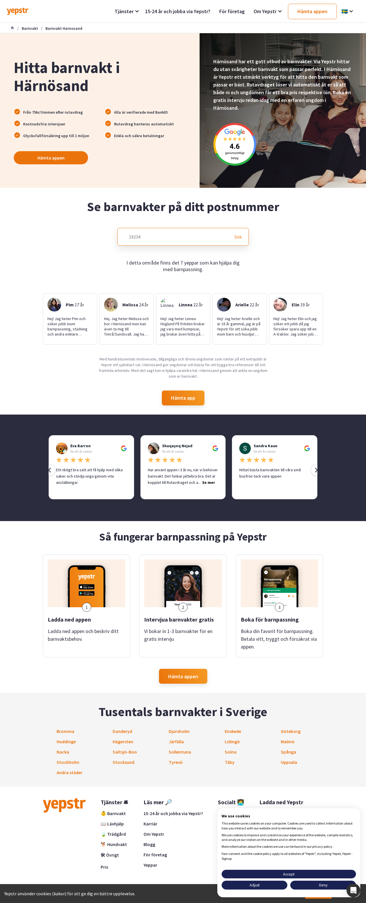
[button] (353, 890)
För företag (155, 854)
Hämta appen (51, 158)
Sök (238, 237)
